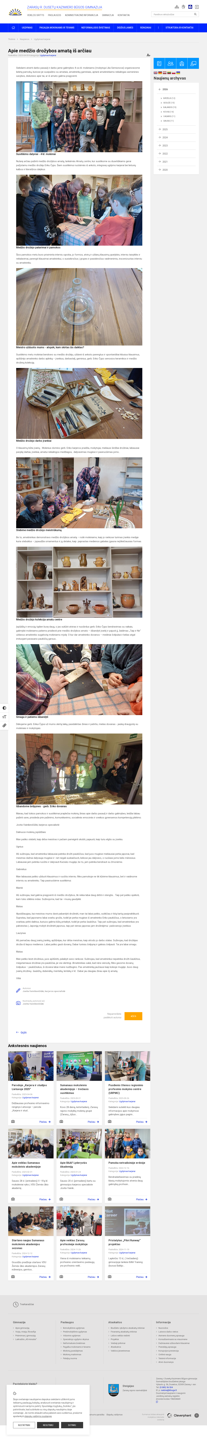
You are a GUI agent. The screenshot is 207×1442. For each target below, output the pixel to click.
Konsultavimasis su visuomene (172, 1339)
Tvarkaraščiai (26, 1304)
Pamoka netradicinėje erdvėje (127, 1162)
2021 (165, 161)
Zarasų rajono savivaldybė (135, 1390)
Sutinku (72, 1425)
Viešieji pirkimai (118, 1343)
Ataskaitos (116, 1347)
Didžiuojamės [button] (125, 27)
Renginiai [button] (145, 27)
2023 (165, 145)
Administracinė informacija (81, 15)
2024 (165, 137)
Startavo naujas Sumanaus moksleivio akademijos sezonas (28, 1244)
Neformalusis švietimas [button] (95, 27)
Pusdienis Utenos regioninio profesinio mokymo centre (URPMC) (126, 1089)
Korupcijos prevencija (168, 1351)
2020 (165, 170)
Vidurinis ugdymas (71, 1335)
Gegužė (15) (169, 103)
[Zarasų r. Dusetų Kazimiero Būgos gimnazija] (15, 11)
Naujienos (25, 39)
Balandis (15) (169, 107)
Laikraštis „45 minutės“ (26, 1339)
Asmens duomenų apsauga (171, 1335)
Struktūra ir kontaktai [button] (179, 27)
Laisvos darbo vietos (168, 1331)
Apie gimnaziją (22, 1328)
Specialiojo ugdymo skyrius (76, 1339)
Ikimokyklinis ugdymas (73, 1328)
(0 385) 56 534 (166, 1387)
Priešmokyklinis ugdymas (75, 1331)
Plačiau (43, 1122)
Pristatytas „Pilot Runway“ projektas (125, 1242)
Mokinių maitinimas (72, 1354)
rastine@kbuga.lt (169, 1390)
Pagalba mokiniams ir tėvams (76, 1347)
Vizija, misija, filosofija (25, 1331)
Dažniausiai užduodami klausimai (174, 1343)
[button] (177, 7)
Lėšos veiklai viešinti (120, 1335)
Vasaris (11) (169, 116)
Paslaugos (54, 15)
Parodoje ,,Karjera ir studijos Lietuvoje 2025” (29, 1087)
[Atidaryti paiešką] (195, 14)
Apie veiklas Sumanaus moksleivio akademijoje (26, 1164)
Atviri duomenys (166, 1362)
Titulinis (12, 39)
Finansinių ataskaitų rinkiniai (124, 1331)
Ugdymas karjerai (42, 39)
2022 (165, 153)
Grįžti (24, 1032)
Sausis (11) (168, 121)
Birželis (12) (169, 98)
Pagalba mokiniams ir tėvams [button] (56, 27)
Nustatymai (24, 1425)
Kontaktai (124, 15)
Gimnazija (108, 15)
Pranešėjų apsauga (167, 1347)
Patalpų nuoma (70, 1358)
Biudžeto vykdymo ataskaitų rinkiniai (128, 1328)
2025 (165, 129)
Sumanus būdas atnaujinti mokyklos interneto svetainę (153, 1417)
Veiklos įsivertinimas (120, 1351)
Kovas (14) (168, 112)
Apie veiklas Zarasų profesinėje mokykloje (74, 1242)
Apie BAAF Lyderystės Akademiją (73, 1164)
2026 (165, 89)
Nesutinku (48, 1425)
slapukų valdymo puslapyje (38, 1416)
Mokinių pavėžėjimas (73, 1351)
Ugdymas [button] (27, 27)
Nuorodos (163, 1328)
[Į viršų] (196, 1415)
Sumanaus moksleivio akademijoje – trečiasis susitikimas (74, 1089)
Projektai (115, 1339)
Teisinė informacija (167, 1358)
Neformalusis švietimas (74, 1343)
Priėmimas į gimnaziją (25, 1335)
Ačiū (133, 1016)
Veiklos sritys (35, 15)
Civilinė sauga (164, 1354)
